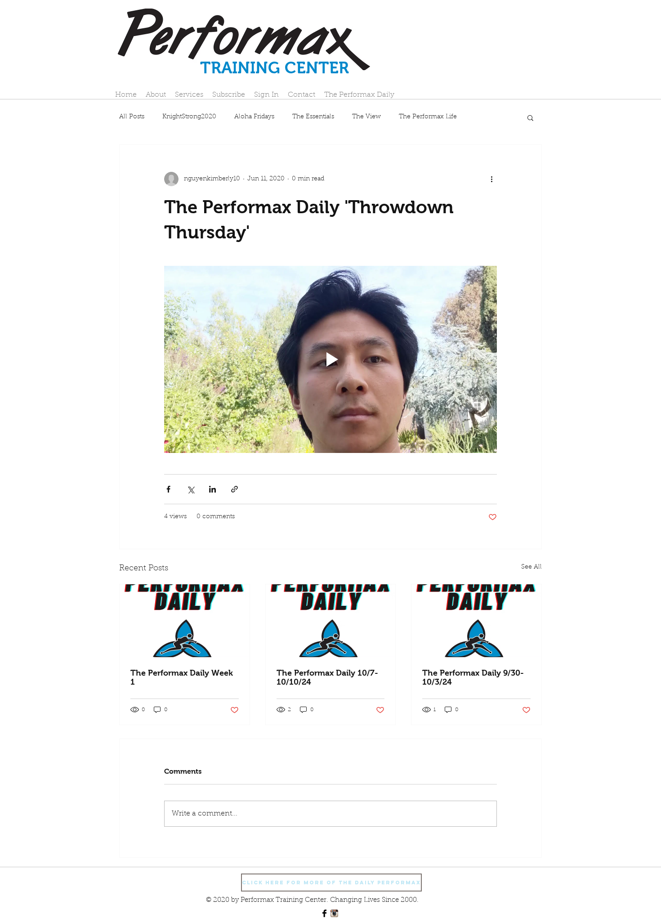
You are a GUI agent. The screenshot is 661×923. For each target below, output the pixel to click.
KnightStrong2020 (189, 117)
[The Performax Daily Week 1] (185, 620)
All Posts (131, 117)
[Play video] (330, 359)
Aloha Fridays (254, 117)
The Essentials (313, 117)
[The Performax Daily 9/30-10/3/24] (476, 620)
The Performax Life (428, 117)
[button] (530, 117)
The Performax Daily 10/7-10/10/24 (327, 677)
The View (366, 117)
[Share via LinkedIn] (212, 489)
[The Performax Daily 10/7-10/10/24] (331, 620)
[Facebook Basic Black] (324, 913)
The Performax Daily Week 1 (181, 677)
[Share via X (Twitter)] (190, 489)
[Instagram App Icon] (334, 913)
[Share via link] (234, 489)
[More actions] (491, 179)
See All (531, 567)
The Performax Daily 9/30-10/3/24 (473, 677)
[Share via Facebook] (168, 489)
